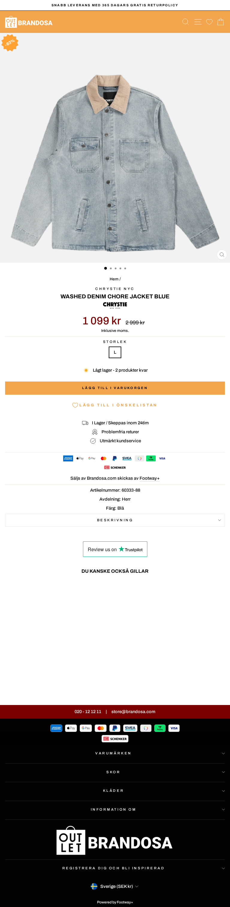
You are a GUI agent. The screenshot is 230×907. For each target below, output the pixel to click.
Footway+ (150, 478)
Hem (114, 279)
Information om (113, 809)
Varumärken (113, 753)
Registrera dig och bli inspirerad (113, 868)
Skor (113, 772)
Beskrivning (115, 520)
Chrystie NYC (114, 289)
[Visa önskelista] (209, 22)
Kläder (113, 790)
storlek (115, 342)
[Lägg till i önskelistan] (82, 590)
